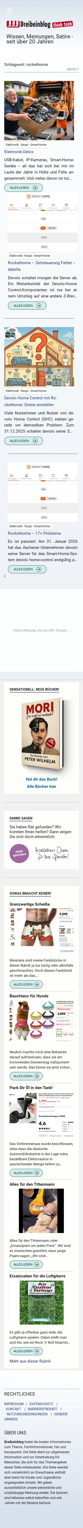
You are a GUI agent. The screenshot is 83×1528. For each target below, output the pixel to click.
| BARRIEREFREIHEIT (39, 1409)
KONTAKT (12, 1409)
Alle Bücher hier (41, 786)
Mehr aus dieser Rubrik (30, 1361)
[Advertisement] (41, 630)
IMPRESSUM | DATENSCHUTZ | (31, 1404)
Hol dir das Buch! (41, 779)
